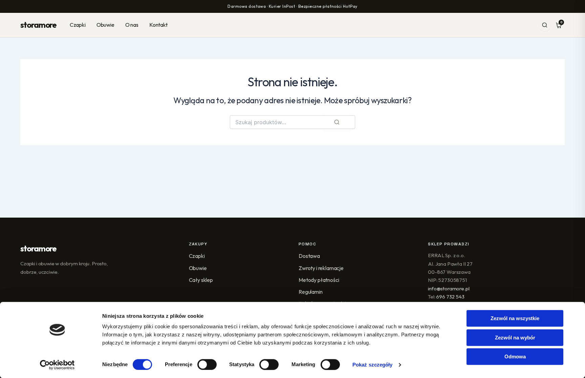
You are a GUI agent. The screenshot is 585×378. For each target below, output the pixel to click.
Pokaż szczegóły (372, 365)
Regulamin (311, 291)
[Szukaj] (545, 25)
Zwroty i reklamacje (321, 268)
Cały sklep (201, 279)
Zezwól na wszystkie (515, 318)
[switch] (207, 364)
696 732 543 (450, 296)
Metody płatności (319, 279)
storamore (38, 25)
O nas (131, 24)
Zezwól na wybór (515, 337)
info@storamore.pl (448, 288)
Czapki (78, 24)
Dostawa (309, 255)
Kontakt (158, 24)
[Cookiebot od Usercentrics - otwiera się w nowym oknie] (57, 365)
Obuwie (105, 24)
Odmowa (515, 356)
